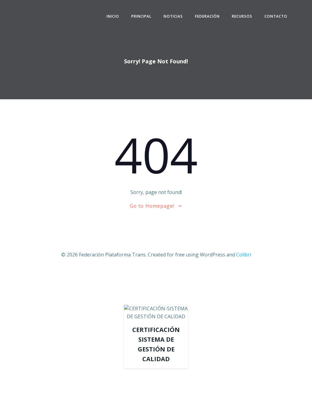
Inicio (113, 16)
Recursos (242, 16)
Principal (141, 16)
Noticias (173, 16)
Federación (207, 16)
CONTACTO (275, 16)
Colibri (243, 254)
